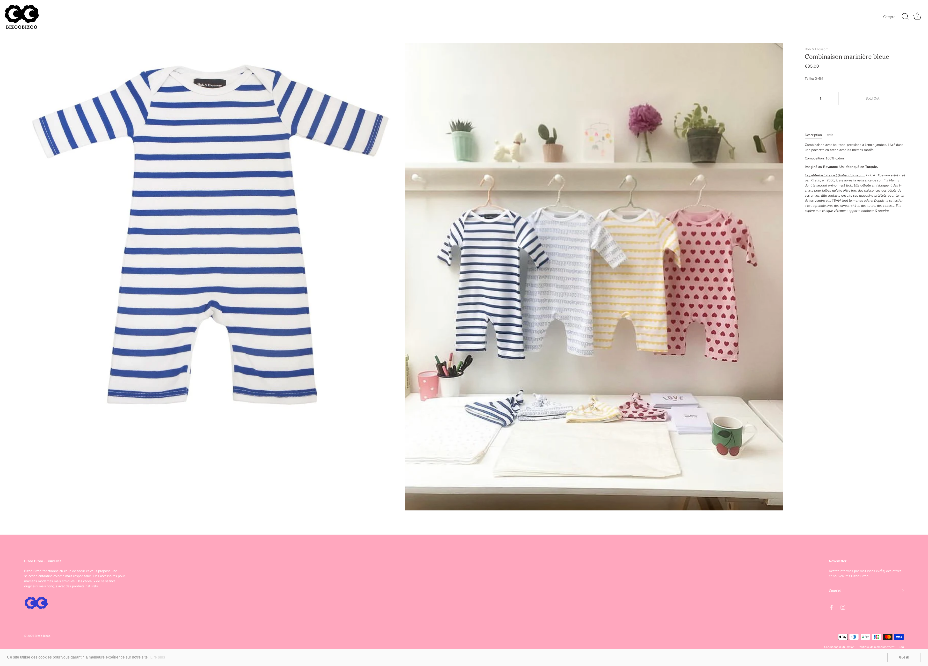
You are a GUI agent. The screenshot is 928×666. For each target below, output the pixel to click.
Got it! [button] (904, 657)
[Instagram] (843, 607)
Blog (901, 647)
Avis (830, 135)
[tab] (816, 134)
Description (813, 135)
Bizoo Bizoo (43, 636)
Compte (889, 16)
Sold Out (872, 98)
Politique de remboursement (876, 647)
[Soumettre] (901, 590)
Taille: (809, 79)
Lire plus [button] (157, 657)
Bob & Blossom (816, 49)
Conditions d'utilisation (839, 647)
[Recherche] (905, 16)
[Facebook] (831, 607)
